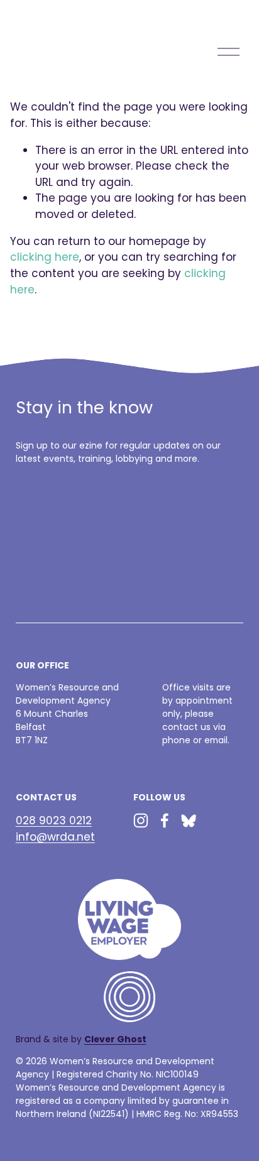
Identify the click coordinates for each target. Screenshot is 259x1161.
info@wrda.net (55, 836)
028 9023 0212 (54, 820)
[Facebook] (164, 820)
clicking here (44, 256)
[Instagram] (140, 820)
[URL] (188, 820)
